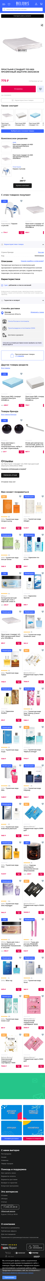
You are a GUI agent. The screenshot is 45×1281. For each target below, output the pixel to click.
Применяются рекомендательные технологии (19, 1237)
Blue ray (6, 980)
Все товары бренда (8, 414)
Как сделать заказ (8, 1173)
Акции (3, 1157)
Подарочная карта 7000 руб (33, 674)
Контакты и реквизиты (10, 1228)
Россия (41, 252)
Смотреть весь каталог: (22, 16)
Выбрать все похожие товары (22, 131)
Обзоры (4, 1199)
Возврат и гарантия (9, 1183)
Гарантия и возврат (12, 300)
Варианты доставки (9, 1179)
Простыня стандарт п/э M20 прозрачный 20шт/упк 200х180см (10, 636)
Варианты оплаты (8, 1176)
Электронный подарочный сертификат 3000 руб (31, 1022)
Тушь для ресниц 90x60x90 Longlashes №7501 (31, 944)
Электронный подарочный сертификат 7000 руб (8, 1061)
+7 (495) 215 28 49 (10, 1207)
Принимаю (9, 1277)
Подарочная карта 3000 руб (33, 1059)
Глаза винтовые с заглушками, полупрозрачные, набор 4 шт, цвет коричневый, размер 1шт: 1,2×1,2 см (11, 446)
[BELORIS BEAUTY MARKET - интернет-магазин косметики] (22, 4)
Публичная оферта (8, 1231)
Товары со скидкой (33, 1138)
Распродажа (6, 1154)
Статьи (4, 1202)
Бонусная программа (9, 1186)
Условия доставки (11, 1138)
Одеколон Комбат (7, 712)
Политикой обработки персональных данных (17, 1273)
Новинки (4, 1160)
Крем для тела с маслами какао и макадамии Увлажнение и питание (11, 944)
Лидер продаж (7, 1163)
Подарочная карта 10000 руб (34, 905)
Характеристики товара (14, 244)
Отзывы (4, 1195)
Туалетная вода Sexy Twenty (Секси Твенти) (32, 713)
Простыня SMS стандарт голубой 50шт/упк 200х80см (11, 398)
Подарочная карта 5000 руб (33, 828)
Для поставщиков (8, 1234)
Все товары (5, 368)
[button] (18, 89)
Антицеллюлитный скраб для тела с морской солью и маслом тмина (8, 599)
